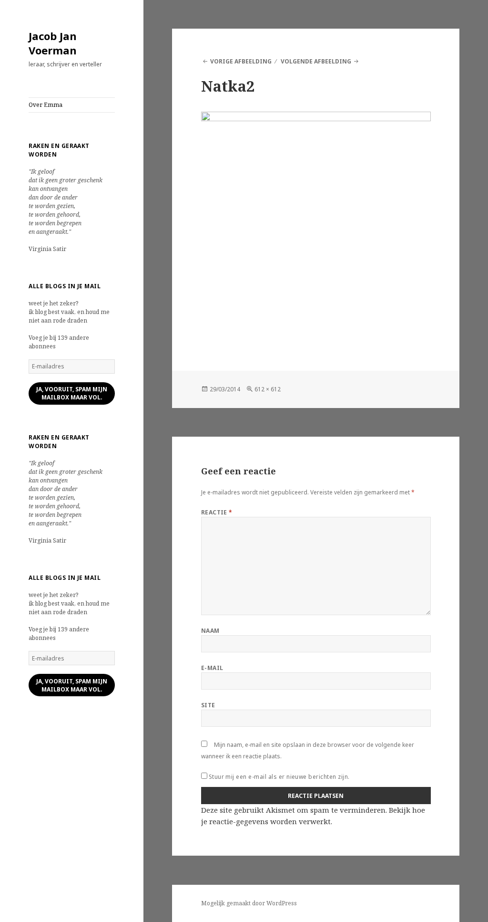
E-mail (212, 668)
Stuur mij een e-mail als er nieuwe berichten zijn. (279, 777)
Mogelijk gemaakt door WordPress (249, 903)
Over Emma (45, 105)
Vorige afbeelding (241, 61)
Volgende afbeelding (316, 61)
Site (208, 705)
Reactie (217, 512)
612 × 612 (267, 389)
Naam (210, 631)
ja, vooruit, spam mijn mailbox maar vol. (71, 393)
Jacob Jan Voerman (53, 43)
